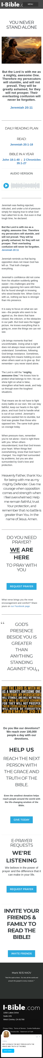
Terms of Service (20, 1028)
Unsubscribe (14, 1031)
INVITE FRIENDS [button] (21, 953)
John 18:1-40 (11, 159)
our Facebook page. (20, 606)
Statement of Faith (26, 1031)
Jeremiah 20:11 (21, 107)
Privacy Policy (8, 1028)
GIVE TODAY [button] (21, 819)
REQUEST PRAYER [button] (21, 586)
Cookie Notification (33, 1028)
